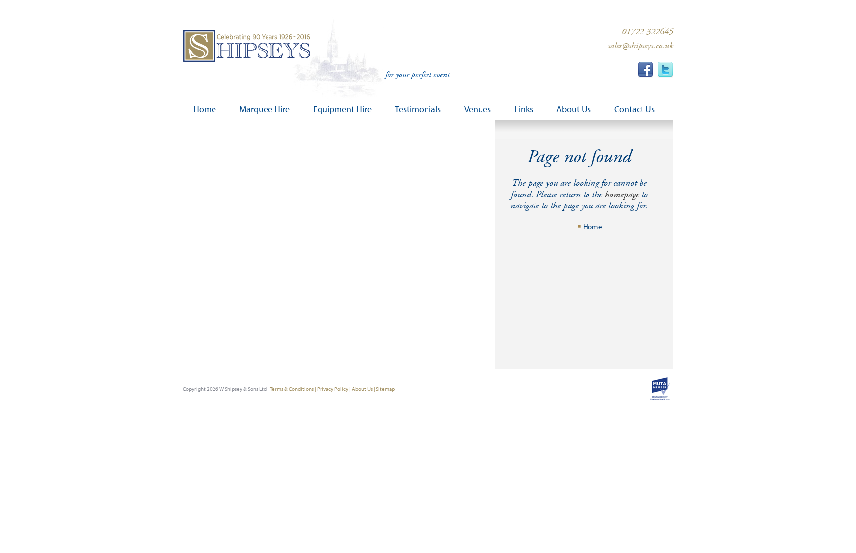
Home (592, 226)
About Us (362, 388)
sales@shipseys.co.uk (640, 45)
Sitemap (385, 388)
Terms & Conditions (292, 388)
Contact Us (634, 109)
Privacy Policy (332, 388)
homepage (622, 195)
